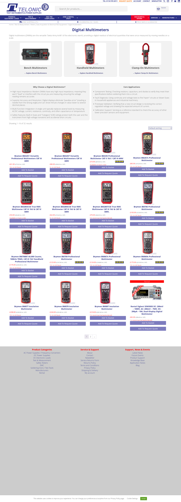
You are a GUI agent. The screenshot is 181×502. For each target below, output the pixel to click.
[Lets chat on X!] (164, 1)
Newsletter (89, 358)
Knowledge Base (138, 360)
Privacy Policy (90, 368)
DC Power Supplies (42, 355)
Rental (42, 373)
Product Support (137, 358)
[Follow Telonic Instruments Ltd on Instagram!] (167, 1)
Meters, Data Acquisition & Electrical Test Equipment (49, 25)
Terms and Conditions (89, 365)
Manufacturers (42, 370)
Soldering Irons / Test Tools (42, 368)
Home (11, 25)
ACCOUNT (137, 1)
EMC (42, 365)
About (89, 353)
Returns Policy (90, 363)
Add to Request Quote (27, 176)
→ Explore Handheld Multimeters (90, 73)
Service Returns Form (90, 360)
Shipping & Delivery (89, 370)
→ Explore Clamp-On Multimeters (145, 73)
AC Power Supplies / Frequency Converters (42, 353)
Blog (137, 365)
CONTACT (146, 1)
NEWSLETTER (157, 1)
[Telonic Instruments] (27, 8)
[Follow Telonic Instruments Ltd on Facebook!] (171, 1)
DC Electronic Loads (42, 358)
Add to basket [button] (27, 170)
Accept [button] (144, 498)
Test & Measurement (22, 25)
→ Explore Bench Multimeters (35, 73)
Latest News (137, 353)
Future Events (137, 355)
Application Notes (137, 363)
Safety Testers (42, 363)
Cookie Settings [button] (132, 498)
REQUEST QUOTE (125, 1)
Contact (89, 355)
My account (90, 373)
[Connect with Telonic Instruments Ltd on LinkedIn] (178, 1)
